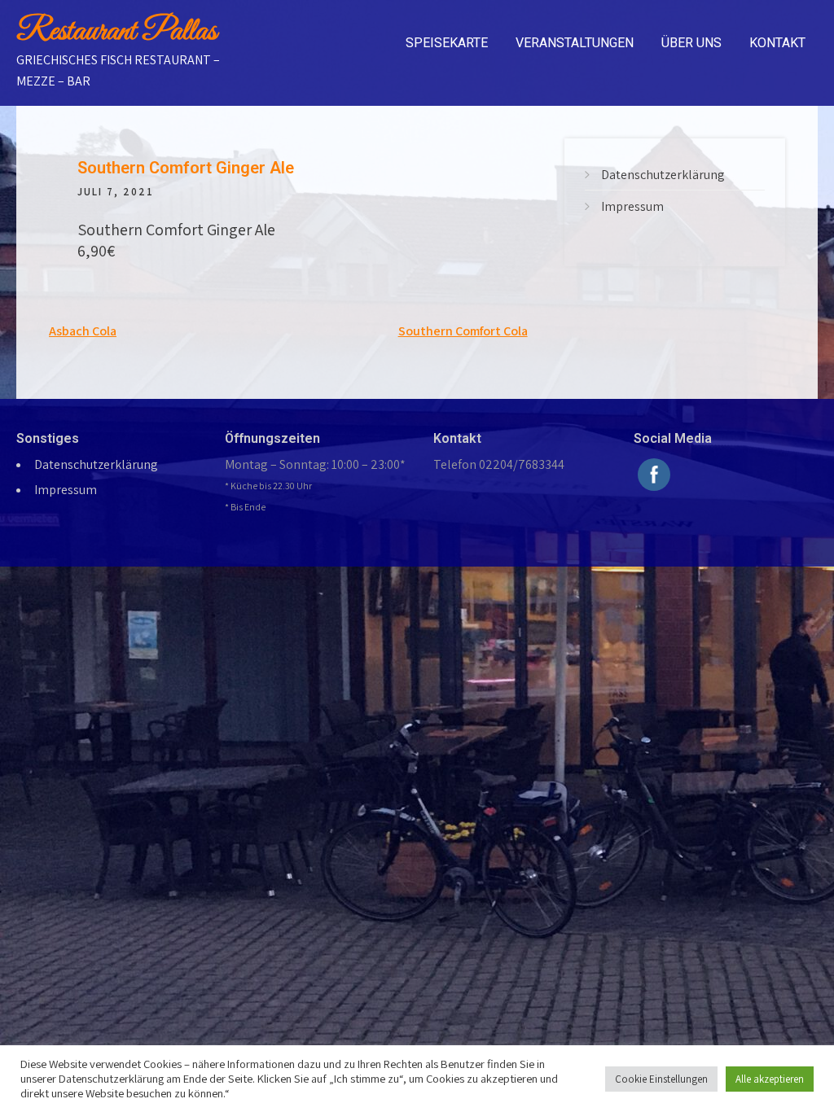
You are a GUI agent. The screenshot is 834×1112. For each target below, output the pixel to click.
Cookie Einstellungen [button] (661, 1079)
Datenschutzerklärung (663, 174)
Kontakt (777, 42)
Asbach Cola (82, 330)
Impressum (632, 206)
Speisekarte (447, 42)
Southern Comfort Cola (463, 330)
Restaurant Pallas (116, 31)
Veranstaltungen (575, 42)
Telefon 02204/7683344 (498, 464)
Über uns (691, 42)
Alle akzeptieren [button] (769, 1079)
